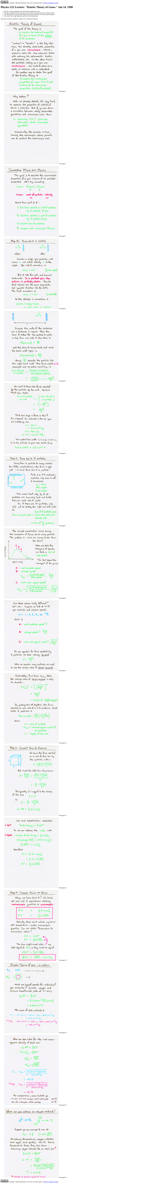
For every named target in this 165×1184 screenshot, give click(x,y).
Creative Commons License (50, 3)
